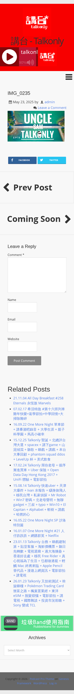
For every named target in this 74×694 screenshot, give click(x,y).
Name (12, 300)
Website (13, 339)
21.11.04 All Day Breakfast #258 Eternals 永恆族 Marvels (38, 400)
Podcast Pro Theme (42, 679)
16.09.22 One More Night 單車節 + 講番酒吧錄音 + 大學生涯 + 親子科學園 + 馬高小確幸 (39, 429)
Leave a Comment (52, 107)
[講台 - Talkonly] (37, 34)
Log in (53, 683)
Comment (16, 255)
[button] (37, 77)
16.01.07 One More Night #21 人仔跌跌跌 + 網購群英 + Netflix (39, 533)
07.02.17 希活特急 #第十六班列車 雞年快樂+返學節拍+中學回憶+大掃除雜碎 (39, 414)
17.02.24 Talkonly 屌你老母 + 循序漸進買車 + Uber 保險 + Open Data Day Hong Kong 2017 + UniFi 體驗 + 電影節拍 (39, 472)
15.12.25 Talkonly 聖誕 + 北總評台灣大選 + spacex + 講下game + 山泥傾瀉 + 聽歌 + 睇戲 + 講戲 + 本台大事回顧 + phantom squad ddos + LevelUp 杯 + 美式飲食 (39, 449)
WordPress (40, 683)
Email (11, 319)
